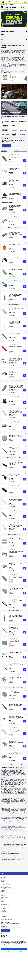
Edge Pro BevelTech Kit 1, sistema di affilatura (14, 169)
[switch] (25, 2)
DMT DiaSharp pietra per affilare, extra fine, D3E (14, 641)
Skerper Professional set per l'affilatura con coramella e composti (15, 206)
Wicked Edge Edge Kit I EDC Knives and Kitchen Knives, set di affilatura (16, 539)
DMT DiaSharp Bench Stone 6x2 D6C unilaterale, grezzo (16, 157)
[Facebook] (1, 936)
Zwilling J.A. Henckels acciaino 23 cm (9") (16, 665)
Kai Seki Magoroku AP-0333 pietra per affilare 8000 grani (15, 257)
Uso (2, 39)
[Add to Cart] (24, 160)
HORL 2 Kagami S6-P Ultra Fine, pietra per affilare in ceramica (16, 436)
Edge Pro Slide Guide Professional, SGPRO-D (14, 692)
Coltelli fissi (3, 880)
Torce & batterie (4, 890)
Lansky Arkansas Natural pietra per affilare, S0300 (16, 512)
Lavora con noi (4, 912)
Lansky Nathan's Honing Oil (15, 244)
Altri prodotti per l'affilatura (7, 31)
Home (2, 9)
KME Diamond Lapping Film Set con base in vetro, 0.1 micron (15, 194)
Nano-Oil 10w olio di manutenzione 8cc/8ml (13, 628)
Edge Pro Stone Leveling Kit (15, 652)
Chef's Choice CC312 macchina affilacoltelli (15, 181)
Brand (2, 34)
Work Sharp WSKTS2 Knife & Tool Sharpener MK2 (15, 475)
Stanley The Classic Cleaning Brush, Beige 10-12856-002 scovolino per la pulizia (15, 322)
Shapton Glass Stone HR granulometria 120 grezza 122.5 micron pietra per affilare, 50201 (16, 411)
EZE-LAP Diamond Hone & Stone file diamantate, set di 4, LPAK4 (16, 754)
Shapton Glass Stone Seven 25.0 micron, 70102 (16, 309)
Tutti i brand (22, 134)
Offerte (2, 42)
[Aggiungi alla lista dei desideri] (25, 154)
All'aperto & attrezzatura (6, 887)
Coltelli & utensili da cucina (6, 884)
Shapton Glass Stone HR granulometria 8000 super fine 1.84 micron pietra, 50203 (15, 730)
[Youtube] (6, 936)
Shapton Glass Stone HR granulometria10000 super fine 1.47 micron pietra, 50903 (15, 525)
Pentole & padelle (4, 885)
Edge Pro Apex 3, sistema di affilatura (15, 678)
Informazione (4, 36)
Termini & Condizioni (5, 904)
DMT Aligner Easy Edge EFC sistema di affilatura (15, 372)
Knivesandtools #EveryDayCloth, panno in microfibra (16, 589)
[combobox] (20, 150)
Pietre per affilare (5, 29)
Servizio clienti (4, 897)
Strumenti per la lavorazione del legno (8, 893)
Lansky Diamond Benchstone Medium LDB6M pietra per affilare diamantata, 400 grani (15, 233)
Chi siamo (3, 908)
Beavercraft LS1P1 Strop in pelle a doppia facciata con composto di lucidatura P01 (16, 463)
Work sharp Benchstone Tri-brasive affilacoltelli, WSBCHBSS (16, 488)
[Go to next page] (24, 764)
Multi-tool (3, 881)
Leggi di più (3, 68)
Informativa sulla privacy (6, 902)
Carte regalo (3, 910)
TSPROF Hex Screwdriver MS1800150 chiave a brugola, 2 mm (15, 448)
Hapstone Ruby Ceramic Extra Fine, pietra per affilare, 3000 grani (15, 705)
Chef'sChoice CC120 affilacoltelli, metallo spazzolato (16, 552)
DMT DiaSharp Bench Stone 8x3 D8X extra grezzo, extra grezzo (16, 577)
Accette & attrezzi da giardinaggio (8, 888)
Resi (2, 900)
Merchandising (4, 911)
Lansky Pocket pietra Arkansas (15, 269)
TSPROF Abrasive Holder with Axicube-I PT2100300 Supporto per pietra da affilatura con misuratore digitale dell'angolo (15, 359)
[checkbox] (9, 162)
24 (21, 764)
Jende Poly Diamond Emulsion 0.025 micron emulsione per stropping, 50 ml (15, 295)
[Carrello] (23, 7)
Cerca (21, 7)
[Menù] (26, 7)
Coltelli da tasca (4, 878)
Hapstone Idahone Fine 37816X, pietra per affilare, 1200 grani (16, 500)
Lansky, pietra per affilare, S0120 (16, 346)
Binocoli (2, 891)
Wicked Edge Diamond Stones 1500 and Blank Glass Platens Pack (15, 219)
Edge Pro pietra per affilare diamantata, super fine (15, 334)
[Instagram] (4, 936)
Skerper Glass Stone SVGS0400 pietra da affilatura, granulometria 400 (15, 601)
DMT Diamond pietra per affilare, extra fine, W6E (16, 564)
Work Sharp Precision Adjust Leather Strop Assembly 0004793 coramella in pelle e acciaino (16, 717)
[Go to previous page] (4, 764)
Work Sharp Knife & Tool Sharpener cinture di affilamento (16, 742)
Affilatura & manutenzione (6, 883)
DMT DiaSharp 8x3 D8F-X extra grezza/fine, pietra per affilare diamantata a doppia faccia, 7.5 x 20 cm (16, 386)
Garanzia (3, 898)
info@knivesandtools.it (6, 918)
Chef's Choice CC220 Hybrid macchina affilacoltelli (15, 423)
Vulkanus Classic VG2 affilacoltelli (16, 398)
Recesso (2, 901)
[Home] (8, 7)
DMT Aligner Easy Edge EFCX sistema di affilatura (15, 282)
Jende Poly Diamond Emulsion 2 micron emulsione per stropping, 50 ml (15, 616)
